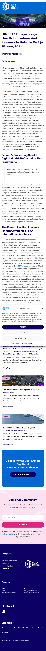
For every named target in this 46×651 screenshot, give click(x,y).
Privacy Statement (27, 343)
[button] (43, 308)
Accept (23, 327)
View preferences (23, 339)
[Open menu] (43, 6)
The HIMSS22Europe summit (12, 91)
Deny (23, 333)
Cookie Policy (17, 343)
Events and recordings (12, 54)
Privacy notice (6, 640)
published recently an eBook (12, 211)
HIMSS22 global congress (26, 266)
